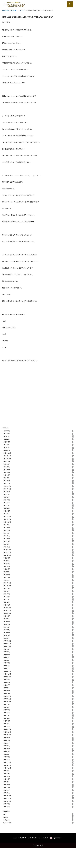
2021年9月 (39, 588)
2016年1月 (39, 760)
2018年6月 (39, 688)
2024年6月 (39, 500)
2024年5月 (39, 503)
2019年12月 (39, 641)
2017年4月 (39, 718)
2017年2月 (39, 724)
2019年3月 (39, 663)
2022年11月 (39, 552)
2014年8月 (39, 807)
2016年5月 (39, 749)
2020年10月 (39, 613)
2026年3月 (39, 445)
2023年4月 (39, 539)
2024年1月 (39, 514)
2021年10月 (39, 586)
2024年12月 (39, 486)
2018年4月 (39, 693)
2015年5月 (39, 782)
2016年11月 (39, 732)
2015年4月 (39, 785)
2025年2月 (39, 481)
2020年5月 (39, 627)
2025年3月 (39, 478)
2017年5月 (39, 715)
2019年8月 (39, 652)
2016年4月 (39, 751)
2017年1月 (39, 726)
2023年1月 (39, 547)
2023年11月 (39, 519)
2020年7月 (39, 621)
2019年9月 (39, 649)
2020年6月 (39, 624)
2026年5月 (39, 439)
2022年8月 (39, 561)
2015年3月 (39, 787)
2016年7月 (39, 743)
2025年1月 (39, 483)
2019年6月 (39, 657)
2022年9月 (39, 558)
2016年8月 (39, 740)
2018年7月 (39, 685)
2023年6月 (39, 533)
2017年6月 (39, 713)
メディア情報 (38, 823)
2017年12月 (39, 696)
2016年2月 (39, 757)
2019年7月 (39, 655)
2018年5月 (39, 691)
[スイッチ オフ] (69, 4)
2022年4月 (39, 572)
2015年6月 (39, 779)
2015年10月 (39, 768)
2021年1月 (39, 605)
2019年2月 (39, 666)
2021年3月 (39, 599)
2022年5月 (39, 569)
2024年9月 (39, 492)
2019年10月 (39, 646)
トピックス (38, 820)
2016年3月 (39, 754)
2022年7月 (39, 563)
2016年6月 (39, 746)
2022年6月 (39, 566)
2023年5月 (39, 536)
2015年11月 (39, 765)
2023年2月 (39, 544)
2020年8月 (39, 619)
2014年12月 (39, 796)
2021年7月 (39, 591)
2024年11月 (39, 489)
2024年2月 (39, 511)
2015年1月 (39, 793)
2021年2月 (39, 602)
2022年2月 (39, 577)
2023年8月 (39, 528)
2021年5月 (39, 594)
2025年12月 (39, 453)
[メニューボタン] (4, 4)
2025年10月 (39, 458)
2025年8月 (39, 464)
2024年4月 (39, 505)
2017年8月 (39, 707)
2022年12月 (39, 550)
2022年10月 (39, 555)
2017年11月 (39, 699)
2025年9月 (39, 461)
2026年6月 (39, 436)
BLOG (38, 814)
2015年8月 (39, 773)
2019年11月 (39, 644)
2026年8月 (39, 431)
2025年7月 (39, 467)
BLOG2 (38, 817)
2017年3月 (39, 721)
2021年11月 (39, 583)
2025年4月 (39, 475)
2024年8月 (39, 494)
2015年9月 (39, 771)
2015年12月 (39, 762)
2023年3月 (39, 541)
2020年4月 (39, 630)
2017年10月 (39, 702)
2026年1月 (39, 450)
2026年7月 (39, 434)
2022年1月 (39, 580)
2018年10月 (39, 677)
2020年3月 (39, 633)
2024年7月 (39, 497)
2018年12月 (39, 671)
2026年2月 (39, 447)
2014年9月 (39, 804)
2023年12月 (39, 516)
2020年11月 (39, 610)
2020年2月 (39, 635)
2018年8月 (39, 682)
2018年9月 (39, 679)
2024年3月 (39, 508)
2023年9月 (39, 525)
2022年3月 (39, 575)
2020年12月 (39, 608)
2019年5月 (39, 660)
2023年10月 (39, 522)
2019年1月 (39, 668)
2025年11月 (39, 456)
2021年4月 (39, 597)
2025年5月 (39, 472)
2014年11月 (39, 798)
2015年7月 (39, 776)
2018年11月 (39, 674)
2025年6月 (39, 470)
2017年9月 (39, 704)
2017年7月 (39, 710)
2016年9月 (39, 738)
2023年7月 (39, 530)
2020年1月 (39, 638)
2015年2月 (39, 790)
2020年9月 (39, 616)
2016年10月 (39, 735)
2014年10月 (39, 801)
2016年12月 (39, 729)
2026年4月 (39, 442)
